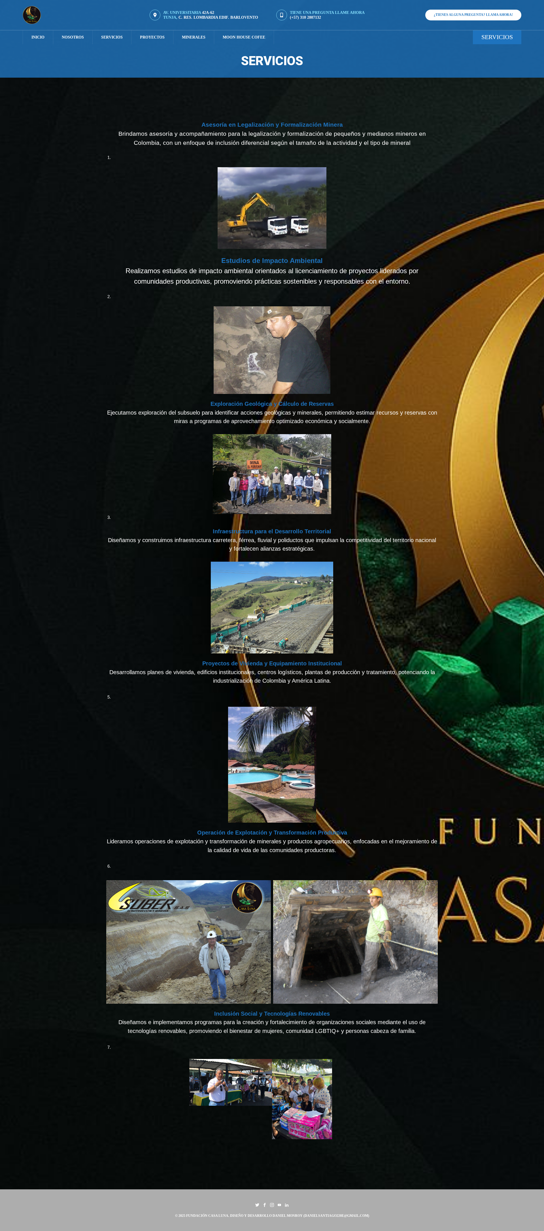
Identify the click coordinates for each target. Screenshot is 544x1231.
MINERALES (193, 37)
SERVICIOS (112, 37)
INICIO (37, 37)
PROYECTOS (152, 37)
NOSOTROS (73, 37)
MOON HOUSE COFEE (244, 37)
